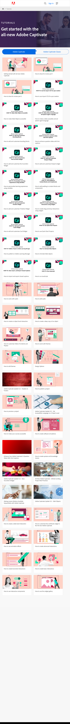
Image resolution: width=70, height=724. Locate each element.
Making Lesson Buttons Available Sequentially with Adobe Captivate (14, 502)
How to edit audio (40, 299)
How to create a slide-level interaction (15, 524)
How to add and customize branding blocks (16, 141)
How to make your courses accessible (15, 434)
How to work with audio (11, 299)
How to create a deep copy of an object (46, 321)
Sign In (51, 3)
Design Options (39, 366)
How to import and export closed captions (16, 276)
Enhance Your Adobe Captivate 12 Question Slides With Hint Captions (16, 457)
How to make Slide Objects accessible (15, 119)
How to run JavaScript (41, 276)
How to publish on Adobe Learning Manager (17, 254)
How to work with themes (42, 344)
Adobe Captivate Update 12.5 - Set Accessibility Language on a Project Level (47, 412)
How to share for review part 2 (13, 96)
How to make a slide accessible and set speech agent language (46, 120)
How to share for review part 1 (44, 74)
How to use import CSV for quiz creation (47, 96)
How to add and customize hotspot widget (47, 164)
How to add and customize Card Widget (15, 231)
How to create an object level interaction (16, 321)
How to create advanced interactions (46, 546)
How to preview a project (11, 411)
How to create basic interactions (44, 569)
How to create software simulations (45, 434)
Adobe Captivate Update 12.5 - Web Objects (48, 501)
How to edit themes (9, 366)
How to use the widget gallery (44, 591)
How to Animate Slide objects (43, 254)
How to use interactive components (14, 591)
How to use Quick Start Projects (44, 231)
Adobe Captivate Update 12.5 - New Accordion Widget (14, 479)
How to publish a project (42, 389)
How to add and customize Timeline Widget (17, 209)
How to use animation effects (12, 546)
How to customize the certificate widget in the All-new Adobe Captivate (47, 524)
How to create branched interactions (14, 569)
